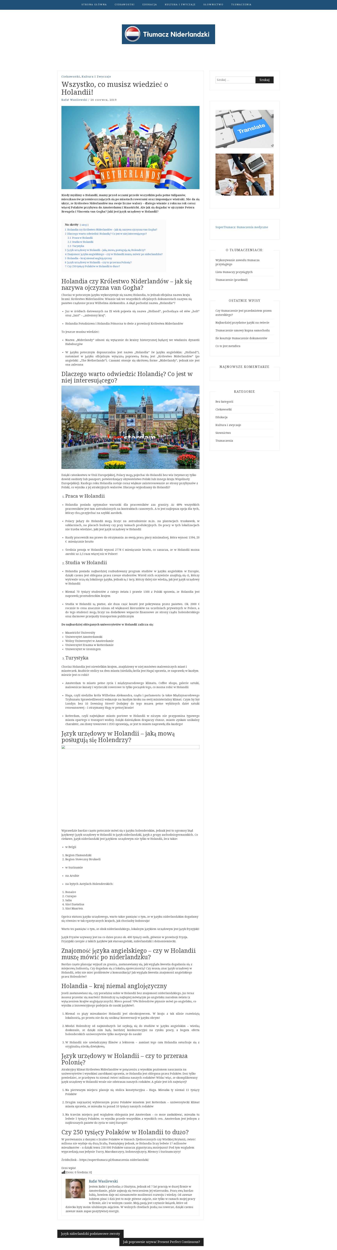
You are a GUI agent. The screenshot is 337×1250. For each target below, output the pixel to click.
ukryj (84, 225)
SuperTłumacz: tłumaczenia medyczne (242, 227)
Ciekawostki (125, 4)
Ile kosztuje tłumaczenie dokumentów (241, 338)
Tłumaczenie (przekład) (232, 279)
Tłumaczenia (241, 4)
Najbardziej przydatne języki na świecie (242, 322)
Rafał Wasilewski (74, 99)
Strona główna (94, 4)
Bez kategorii (224, 401)
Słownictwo (213, 4)
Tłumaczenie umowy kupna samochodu (243, 330)
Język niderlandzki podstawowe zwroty (90, 1234)
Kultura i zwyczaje (180, 4)
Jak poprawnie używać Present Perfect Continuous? (161, 1242)
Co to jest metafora (228, 346)
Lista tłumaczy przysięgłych (234, 272)
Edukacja (149, 4)
